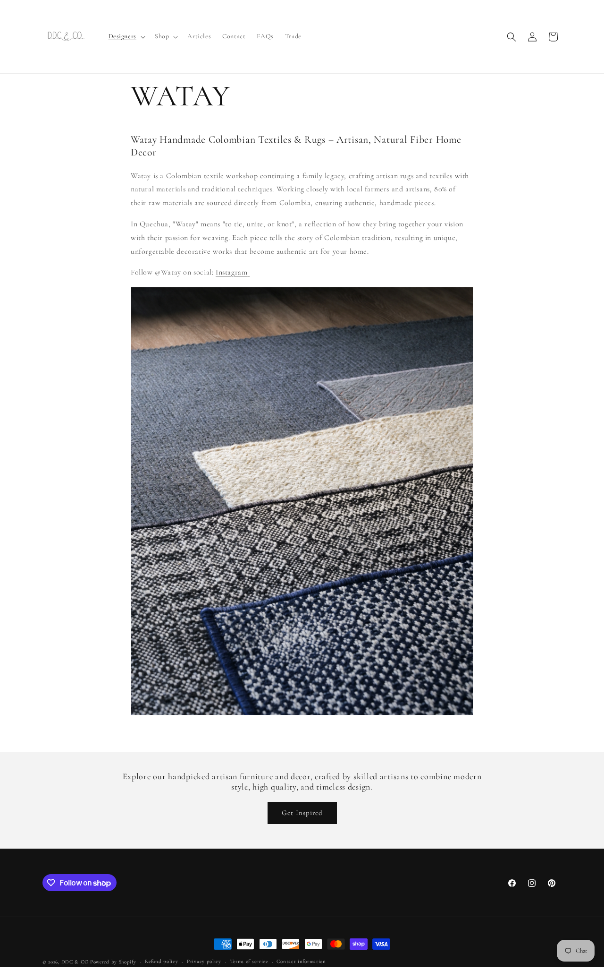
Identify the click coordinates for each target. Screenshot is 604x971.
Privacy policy (204, 961)
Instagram (231, 272)
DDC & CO (75, 962)
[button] (126, 36)
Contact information (301, 961)
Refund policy (161, 961)
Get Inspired (302, 812)
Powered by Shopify (113, 962)
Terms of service (249, 961)
